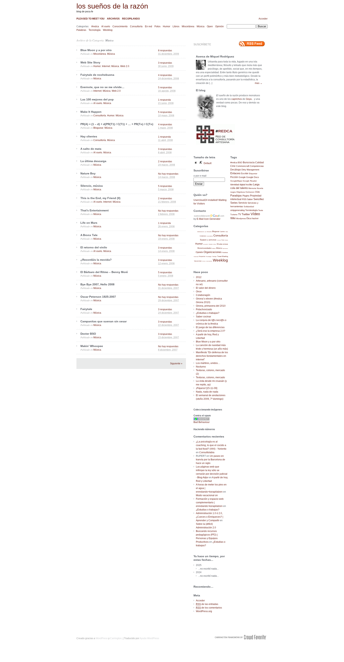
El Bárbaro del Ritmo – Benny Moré (104, 272)
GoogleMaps (236, 181)
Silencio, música (91, 185)
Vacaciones (198, 261)
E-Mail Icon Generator (208, 219)
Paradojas (236, 195)
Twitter (246, 214)
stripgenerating (237, 210)
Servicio (242, 202)
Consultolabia (206, 452)
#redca (95, 26)
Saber (250, 199)
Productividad (196, 256)
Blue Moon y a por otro (96, 50)
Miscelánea (188, 26)
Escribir (244, 173)
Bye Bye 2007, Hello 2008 (97, 284)
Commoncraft (242, 166)
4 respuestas (165, 75)
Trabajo (214, 256)
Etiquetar (253, 173)
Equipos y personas (208, 240)
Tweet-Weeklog (222, 256)
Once (199, 291)
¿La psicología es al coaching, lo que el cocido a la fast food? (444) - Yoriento (211, 445)
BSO (240, 162)
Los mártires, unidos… (208, 363)
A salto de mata (90, 148)
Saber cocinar (203, 316)
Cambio (222, 231)
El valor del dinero (206, 288)
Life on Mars (88, 222)
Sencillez (258, 199)
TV (239, 214)
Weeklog (107, 30)
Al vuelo (105, 26)
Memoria (252, 188)
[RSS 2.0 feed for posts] (252, 43)
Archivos (113, 18)
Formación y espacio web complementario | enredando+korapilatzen (210, 502)
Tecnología (95, 30)
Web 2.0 (124, 66)
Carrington (116, 638)
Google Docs (252, 177)
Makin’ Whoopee (91, 346)
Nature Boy (88, 173)
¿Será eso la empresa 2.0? (210, 331)
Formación (219, 240)
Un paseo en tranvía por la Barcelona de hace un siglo (210, 460)
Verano (204, 261)
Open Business (225, 248)
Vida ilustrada (209, 261)
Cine (233, 166)
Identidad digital (237, 184)
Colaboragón (203, 295)
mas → (258, 83)
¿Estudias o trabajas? (207, 313)
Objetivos (240, 192)
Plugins (245, 195)
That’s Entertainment (94, 210)
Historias (226, 240)
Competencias (257, 166)
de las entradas (207, 604)
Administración (200, 231)
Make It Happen (91, 111)
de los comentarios (209, 607)
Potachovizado (204, 309)
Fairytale (86, 309)
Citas (227, 231)
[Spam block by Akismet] (201, 419)
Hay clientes (88, 136)
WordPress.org (204, 611)
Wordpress (241, 218)
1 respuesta (164, 99)
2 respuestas (165, 161)
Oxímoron (249, 192)
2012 (198, 277)
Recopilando (131, 18)
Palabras (81, 30)
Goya (249, 99)
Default (207, 163)
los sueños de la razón (112, 6)
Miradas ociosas (222, 244)
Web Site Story (90, 62)
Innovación (205, 244)
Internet (106, 66)
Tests (260, 210)
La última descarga (93, 161)
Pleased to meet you (90, 18)
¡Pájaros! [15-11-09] (206, 388)
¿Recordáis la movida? (96, 259)
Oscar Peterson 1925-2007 (98, 296)
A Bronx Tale (89, 235)
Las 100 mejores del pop (97, 99)
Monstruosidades (204, 248)
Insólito (249, 184)
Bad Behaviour (202, 422)
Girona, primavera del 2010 (211, 305)
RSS (244, 199)
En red (148, 26)
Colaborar (203, 236)
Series (234, 202)
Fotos (157, 26)
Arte (205, 231)
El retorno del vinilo (93, 247)
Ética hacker (252, 218)
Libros (176, 26)
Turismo (233, 214)
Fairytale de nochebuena (97, 74)
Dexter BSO (88, 333)
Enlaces (235, 173)
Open (210, 26)
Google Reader (250, 181)
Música (200, 26)
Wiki (233, 218)
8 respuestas (165, 50)
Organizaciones (213, 252)
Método (214, 248)
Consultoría (136, 26)
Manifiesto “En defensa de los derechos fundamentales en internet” (212, 356)
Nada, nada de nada (207, 391)
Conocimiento (120, 26)
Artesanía (209, 231)
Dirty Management (250, 169)
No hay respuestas (168, 173)
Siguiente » (176, 363)
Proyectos (202, 256)
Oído (257, 192)
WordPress (102, 638)
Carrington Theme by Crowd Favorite (241, 637)
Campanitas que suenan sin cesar (103, 321)
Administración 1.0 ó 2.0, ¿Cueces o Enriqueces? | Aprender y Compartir (209, 517)
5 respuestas (165, 87)
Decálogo (235, 169)
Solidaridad (249, 206)
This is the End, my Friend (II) (100, 198)
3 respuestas (165, 62)
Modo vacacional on (207, 495)
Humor (166, 26)
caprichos (236, 99)
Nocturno (201, 366)
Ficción (234, 177)
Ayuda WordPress (149, 638)
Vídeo (255, 214)
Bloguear (98, 127)
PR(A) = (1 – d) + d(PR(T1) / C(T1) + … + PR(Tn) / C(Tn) (116, 124)
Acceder (263, 18)
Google (242, 177)
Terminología (251, 210)
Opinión (219, 26)
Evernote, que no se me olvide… (102, 87)
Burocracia (249, 162)
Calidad (259, 162)
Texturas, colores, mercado (210, 377)
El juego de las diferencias (210, 327)
